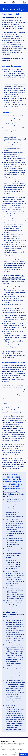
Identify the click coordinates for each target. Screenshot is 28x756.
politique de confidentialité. (10, 468)
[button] (24, 2)
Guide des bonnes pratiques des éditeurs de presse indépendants (12, 46)
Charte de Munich (11, 486)
